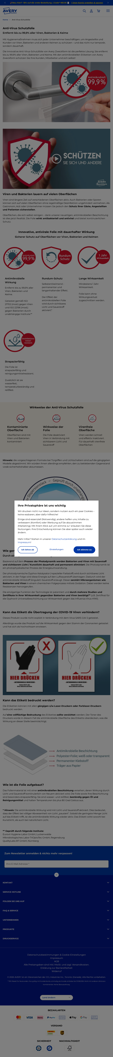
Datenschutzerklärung (64, 539)
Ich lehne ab (27, 549)
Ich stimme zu (84, 549)
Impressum (24, 542)
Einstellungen (57, 549)
